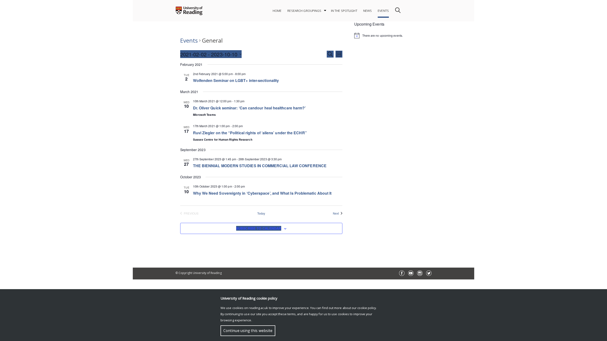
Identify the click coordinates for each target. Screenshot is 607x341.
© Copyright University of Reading (198, 273)
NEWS (367, 11)
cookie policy (366, 308)
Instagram (420, 273)
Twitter (429, 273)
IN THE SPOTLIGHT (344, 11)
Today (261, 213)
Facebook (402, 273)
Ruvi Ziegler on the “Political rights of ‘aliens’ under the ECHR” (250, 132)
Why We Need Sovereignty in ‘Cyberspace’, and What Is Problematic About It (262, 193)
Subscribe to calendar (258, 228)
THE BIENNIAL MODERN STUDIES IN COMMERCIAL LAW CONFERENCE (259, 165)
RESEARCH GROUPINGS (304, 11)
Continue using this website (247, 330)
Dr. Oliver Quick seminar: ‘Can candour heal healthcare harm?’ (249, 108)
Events (189, 40)
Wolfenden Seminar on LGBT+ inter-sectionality (236, 80)
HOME (277, 11)
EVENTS (383, 11)
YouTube (411, 273)
